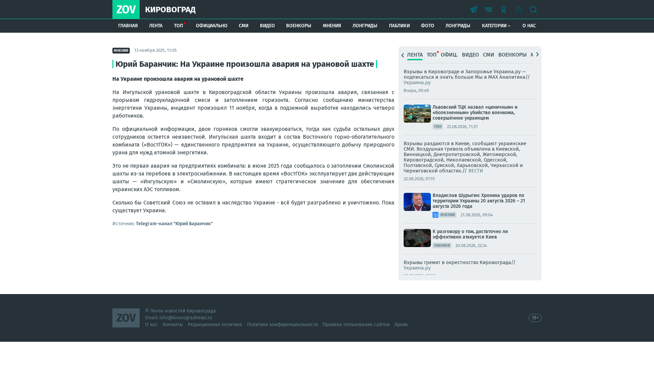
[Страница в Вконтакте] (488, 9)
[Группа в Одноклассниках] (503, 9)
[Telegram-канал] (473, 9)
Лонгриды (365, 26)
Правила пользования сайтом (356, 324)
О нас (529, 26)
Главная (128, 26)
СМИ (243, 26)
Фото (427, 26)
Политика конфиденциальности (282, 324)
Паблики (399, 26)
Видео (267, 26)
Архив (401, 324)
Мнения (332, 26)
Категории (494, 26)
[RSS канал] (518, 9)
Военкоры (298, 26)
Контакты (172, 324)
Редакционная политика (215, 324)
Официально (212, 26)
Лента (155, 26)
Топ (178, 26)
